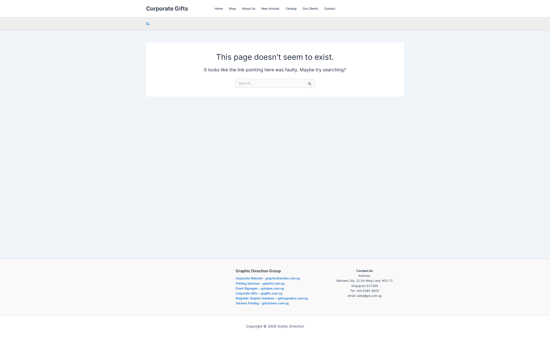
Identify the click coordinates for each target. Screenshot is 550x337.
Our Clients (310, 8)
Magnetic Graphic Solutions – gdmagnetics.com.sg (272, 298)
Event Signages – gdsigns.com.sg (260, 288)
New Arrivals (270, 8)
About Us (248, 8)
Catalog (291, 8)
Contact (329, 8)
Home (219, 8)
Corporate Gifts (167, 8)
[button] (148, 24)
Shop (232, 8)
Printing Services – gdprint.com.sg (260, 283)
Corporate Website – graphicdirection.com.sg (268, 278)
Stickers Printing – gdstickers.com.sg (262, 303)
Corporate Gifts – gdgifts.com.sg (259, 293)
